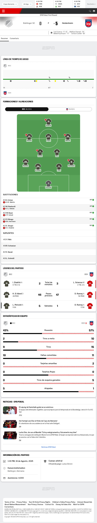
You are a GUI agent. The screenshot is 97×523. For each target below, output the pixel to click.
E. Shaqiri (9, 226)
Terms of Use (10, 502)
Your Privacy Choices (35, 504)
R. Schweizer (11, 246)
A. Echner (9, 200)
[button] (90, 11)
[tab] (26, 109)
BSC (9, 66)
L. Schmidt (10, 258)
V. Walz (8, 239)
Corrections (9, 507)
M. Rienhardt (11, 206)
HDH (9, 93)
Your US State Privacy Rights (39, 502)
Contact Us (49, 504)
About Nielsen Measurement (15, 504)
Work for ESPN (78, 504)
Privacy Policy (22, 502)
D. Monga (9, 219)
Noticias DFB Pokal (48, 447)
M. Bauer (10, 213)
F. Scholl (10, 215)
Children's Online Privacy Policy (63, 502)
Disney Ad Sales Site (63, 504)
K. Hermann (11, 221)
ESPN (13, 11)
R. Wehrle (11, 202)
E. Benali (9, 252)
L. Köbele (11, 208)
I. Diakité (11, 228)
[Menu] (3, 11)
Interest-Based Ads (84, 502)
